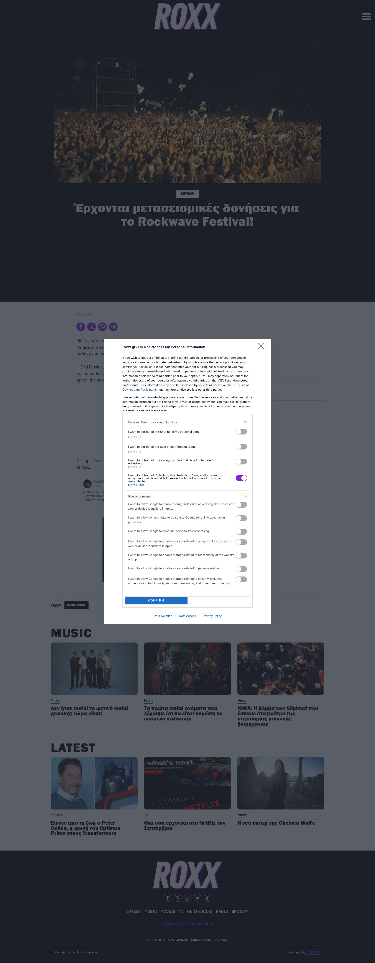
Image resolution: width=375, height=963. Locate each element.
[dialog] (187, 481)
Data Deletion (163, 616)
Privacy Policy (212, 616)
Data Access (187, 616)
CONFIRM (156, 600)
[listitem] (187, 422)
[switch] (241, 431)
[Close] (262, 347)
